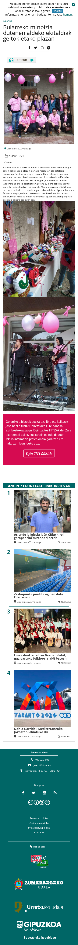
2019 (11, 156)
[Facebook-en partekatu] (29, 48)
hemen (67, 14)
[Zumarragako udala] (39, 884)
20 (70, 601)
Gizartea (7, 20)
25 (70, 662)
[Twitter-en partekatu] (35, 48)
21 (22, 156)
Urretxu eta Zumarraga (19, 148)
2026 (63, 542)
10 (18, 156)
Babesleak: (39, 846)
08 (67, 542)
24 (70, 542)
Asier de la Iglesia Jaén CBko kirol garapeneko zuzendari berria (39, 536)
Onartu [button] (57, 11)
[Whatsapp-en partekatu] (42, 48)
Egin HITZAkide (39, 453)
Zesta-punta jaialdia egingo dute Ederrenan (38, 595)
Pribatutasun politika (39, 827)
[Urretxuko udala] (39, 907)
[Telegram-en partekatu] (48, 48)
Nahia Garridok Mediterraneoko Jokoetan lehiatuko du (38, 730)
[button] (73, 5)
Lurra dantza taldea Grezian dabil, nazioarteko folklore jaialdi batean (40, 656)
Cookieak (39, 832)
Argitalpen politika (39, 823)
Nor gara (39, 785)
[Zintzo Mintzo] (39, 861)
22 (70, 736)
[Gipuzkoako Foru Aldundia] (39, 929)
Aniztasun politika (39, 818)
